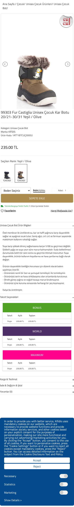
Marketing (10, 492)
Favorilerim (10, 210)
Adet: (60, 190)
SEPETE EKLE (37, 198)
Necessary (10, 476)
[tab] (37, 225)
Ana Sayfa (8, 4)
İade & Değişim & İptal (11, 385)
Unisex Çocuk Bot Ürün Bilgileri (15, 225)
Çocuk (20, 4)
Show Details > (13, 500)
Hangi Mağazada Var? (61, 210)
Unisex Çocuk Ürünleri (39, 4)
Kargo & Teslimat (8, 379)
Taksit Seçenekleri (9, 297)
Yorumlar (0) (6, 391)
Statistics (9, 484)
